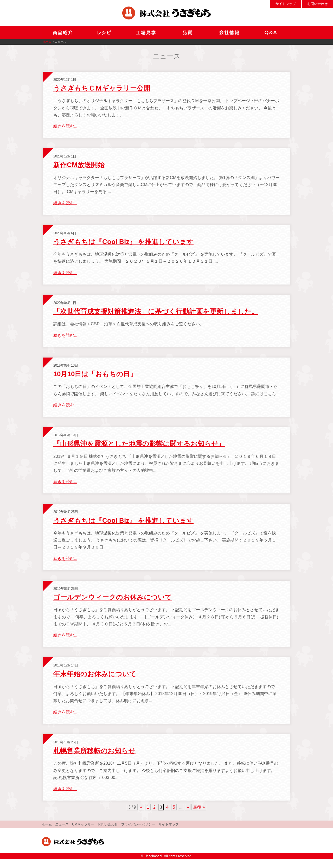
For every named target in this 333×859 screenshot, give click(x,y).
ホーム (47, 41)
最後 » (199, 807)
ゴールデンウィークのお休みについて (112, 597)
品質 (187, 32)
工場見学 (145, 32)
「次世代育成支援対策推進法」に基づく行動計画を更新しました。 (155, 311)
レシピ (104, 32)
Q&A (270, 32)
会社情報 (229, 32)
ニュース (62, 824)
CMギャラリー (83, 824)
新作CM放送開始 (79, 164)
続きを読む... (65, 126)
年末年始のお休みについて (94, 673)
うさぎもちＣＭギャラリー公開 (101, 88)
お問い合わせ (317, 4)
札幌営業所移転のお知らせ (94, 750)
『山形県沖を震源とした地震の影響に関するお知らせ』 (139, 443)
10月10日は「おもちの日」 (95, 374)
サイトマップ (286, 4)
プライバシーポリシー (138, 824)
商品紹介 (62, 32)
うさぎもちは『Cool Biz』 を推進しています (123, 241)
